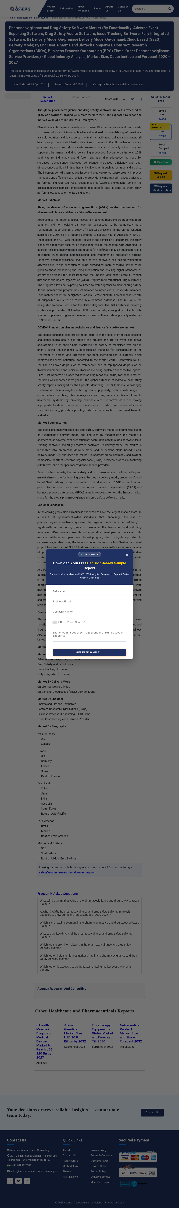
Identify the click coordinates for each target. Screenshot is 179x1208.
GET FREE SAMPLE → (89, 652)
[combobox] (59, 622)
